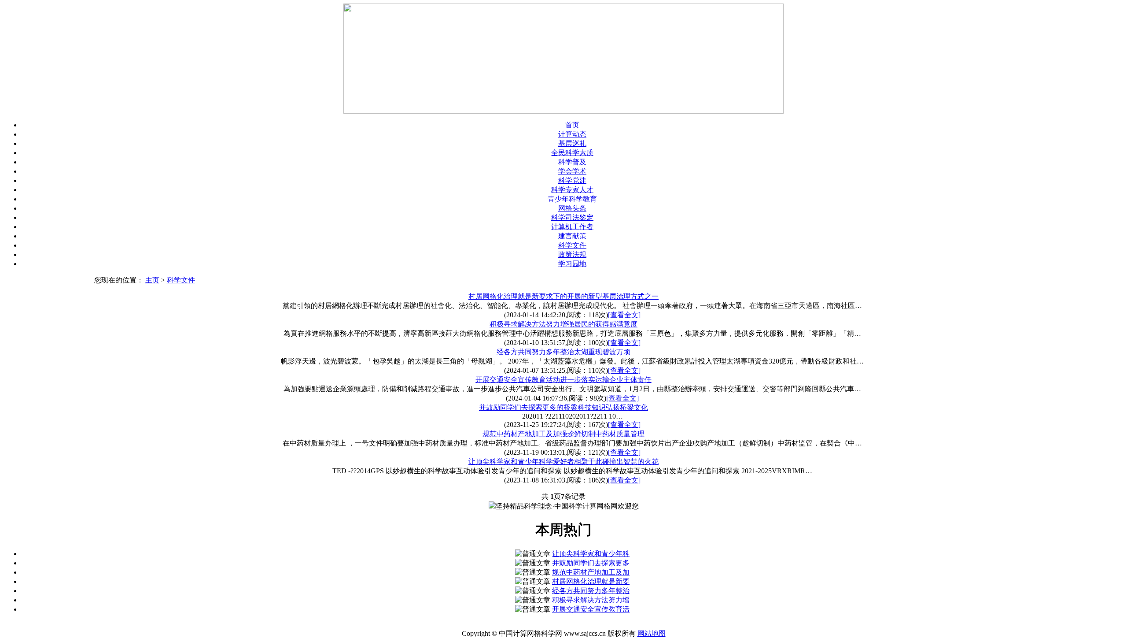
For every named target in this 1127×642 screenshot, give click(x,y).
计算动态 (572, 134)
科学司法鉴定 (572, 217)
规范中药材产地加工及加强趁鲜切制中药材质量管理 (563, 434)
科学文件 (572, 245)
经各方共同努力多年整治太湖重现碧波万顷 (563, 352)
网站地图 (651, 633)
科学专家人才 (572, 189)
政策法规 (572, 254)
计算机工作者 (572, 226)
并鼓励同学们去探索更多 (591, 563)
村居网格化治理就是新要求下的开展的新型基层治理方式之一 (563, 296)
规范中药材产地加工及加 (591, 572)
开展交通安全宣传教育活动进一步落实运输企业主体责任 (563, 379)
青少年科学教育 (572, 199)
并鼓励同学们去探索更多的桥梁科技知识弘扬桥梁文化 (563, 407)
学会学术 (572, 171)
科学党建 (572, 180)
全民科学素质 (572, 152)
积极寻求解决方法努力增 (591, 600)
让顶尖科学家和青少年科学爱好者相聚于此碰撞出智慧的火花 (563, 461)
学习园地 (572, 263)
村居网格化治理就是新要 (591, 581)
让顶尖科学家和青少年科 (591, 553)
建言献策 (572, 236)
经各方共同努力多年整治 (591, 590)
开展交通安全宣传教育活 (591, 609)
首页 (572, 125)
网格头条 (572, 208)
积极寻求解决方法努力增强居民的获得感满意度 (563, 324)
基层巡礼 (572, 143)
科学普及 (572, 162)
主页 (152, 280)
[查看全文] (624, 315)
